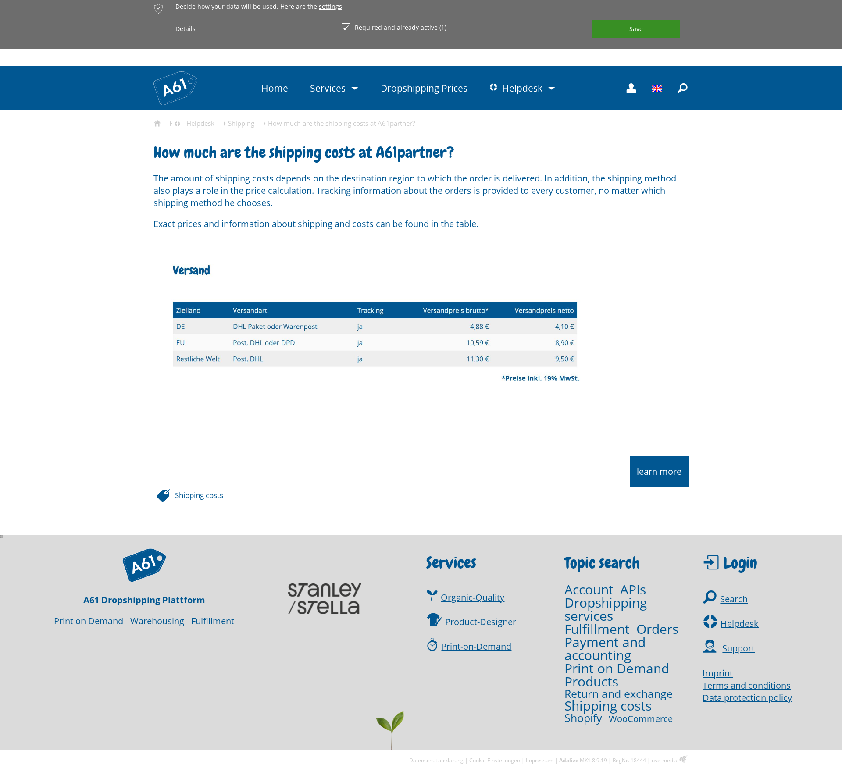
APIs (633, 589)
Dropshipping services (605, 609)
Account (589, 589)
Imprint (718, 673)
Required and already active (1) (400, 27)
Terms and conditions (747, 685)
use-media (665, 760)
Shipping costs (199, 495)
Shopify (583, 717)
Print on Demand (616, 668)
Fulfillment (597, 629)
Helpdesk (740, 623)
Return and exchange (618, 693)
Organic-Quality (472, 597)
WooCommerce (641, 719)
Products (591, 681)
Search (734, 599)
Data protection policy (747, 698)
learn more (659, 471)
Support (738, 648)
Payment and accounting (605, 649)
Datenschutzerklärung (436, 760)
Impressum (539, 760)
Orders (657, 629)
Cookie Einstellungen (494, 760)
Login (740, 563)
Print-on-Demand (476, 646)
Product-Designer (480, 622)
